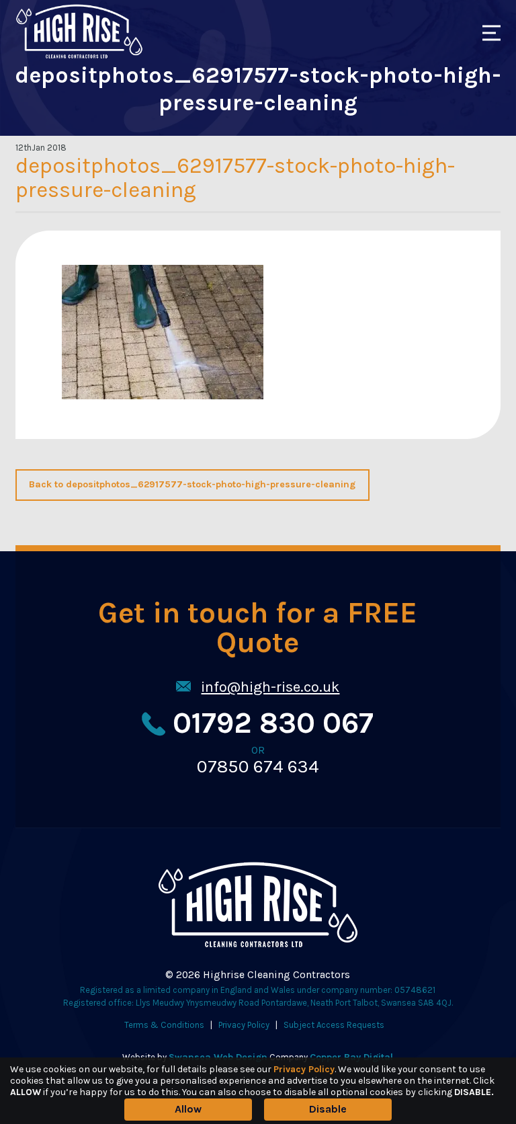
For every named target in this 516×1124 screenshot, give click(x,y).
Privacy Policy (243, 1025)
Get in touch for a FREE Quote (257, 628)
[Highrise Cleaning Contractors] (79, 56)
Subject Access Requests (334, 1025)
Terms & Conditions (164, 1025)
